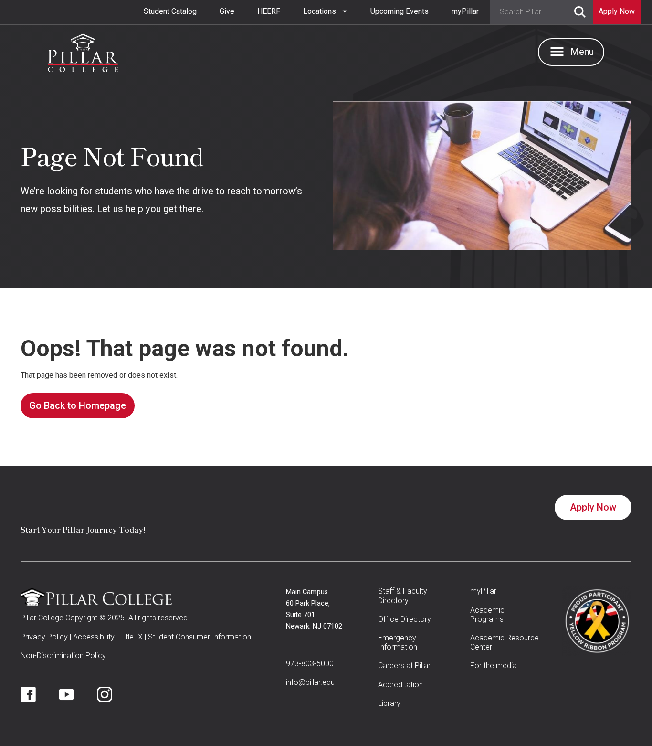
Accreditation (400, 684)
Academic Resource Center (504, 642)
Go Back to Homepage (77, 405)
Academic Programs (487, 615)
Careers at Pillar (404, 665)
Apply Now (593, 507)
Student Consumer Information (199, 636)
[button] (325, 11)
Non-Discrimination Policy (63, 655)
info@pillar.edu (310, 682)
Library (389, 703)
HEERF (268, 11)
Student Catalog (170, 11)
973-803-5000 (310, 663)
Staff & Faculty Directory (402, 595)
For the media (493, 665)
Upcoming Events (399, 11)
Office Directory (404, 619)
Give (227, 11)
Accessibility (94, 636)
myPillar (465, 11)
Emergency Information (397, 642)
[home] (83, 51)
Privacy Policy (44, 636)
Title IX (131, 636)
